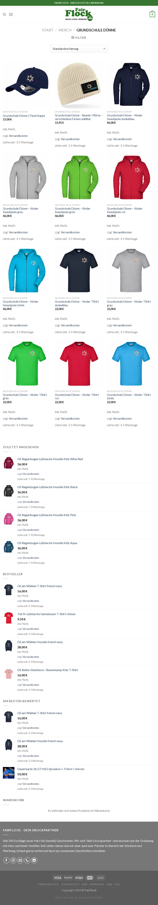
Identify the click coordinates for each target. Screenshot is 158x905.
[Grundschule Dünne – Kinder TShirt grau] (131, 270)
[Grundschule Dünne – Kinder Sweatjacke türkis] (27, 270)
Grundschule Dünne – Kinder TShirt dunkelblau (77, 303)
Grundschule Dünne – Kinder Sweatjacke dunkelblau (125, 117)
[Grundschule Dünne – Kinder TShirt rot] (79, 363)
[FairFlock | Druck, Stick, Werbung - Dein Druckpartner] (79, 14)
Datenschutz (70, 884)
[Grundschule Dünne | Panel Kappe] (27, 84)
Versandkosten (18, 135)
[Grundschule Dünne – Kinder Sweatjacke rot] (131, 177)
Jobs (109, 884)
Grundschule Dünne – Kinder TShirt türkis (129, 396)
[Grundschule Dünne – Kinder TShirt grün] (27, 363)
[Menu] (10, 14)
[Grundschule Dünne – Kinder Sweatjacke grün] (79, 177)
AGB (84, 884)
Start (47, 30)
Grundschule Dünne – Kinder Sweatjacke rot (125, 210)
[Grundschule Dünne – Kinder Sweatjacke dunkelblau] (131, 84)
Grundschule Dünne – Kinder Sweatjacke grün (73, 210)
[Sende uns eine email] (20, 860)
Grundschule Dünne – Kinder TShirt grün (25, 396)
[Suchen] (4, 14)
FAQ (117, 884)
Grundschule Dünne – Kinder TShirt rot (77, 396)
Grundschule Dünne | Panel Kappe (24, 115)
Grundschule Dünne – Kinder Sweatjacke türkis (21, 303)
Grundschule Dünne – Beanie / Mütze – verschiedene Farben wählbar (79, 117)
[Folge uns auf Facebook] (6, 860)
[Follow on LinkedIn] (34, 860)
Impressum (97, 884)
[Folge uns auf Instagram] (13, 860)
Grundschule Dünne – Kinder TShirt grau (129, 303)
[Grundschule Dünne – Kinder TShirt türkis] (131, 363)
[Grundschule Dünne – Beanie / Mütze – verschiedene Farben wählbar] (79, 84)
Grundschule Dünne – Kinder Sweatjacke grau (21, 210)
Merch (65, 30)
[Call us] (27, 860)
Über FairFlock (48, 884)
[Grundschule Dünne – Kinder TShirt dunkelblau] (79, 270)
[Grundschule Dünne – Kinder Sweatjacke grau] (27, 177)
